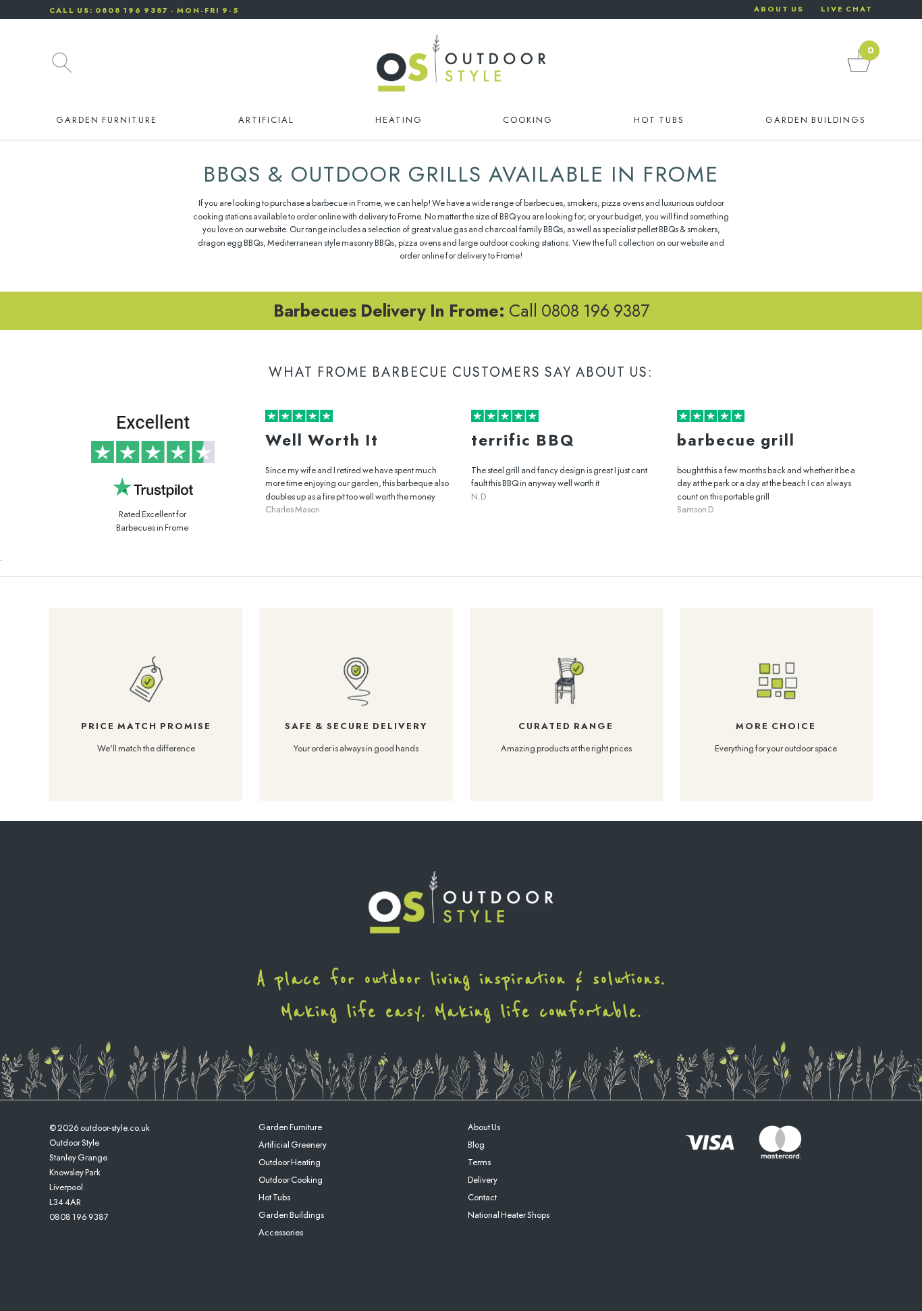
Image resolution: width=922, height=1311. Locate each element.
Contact (482, 1197)
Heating (399, 119)
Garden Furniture (106, 119)
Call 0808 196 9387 (461, 310)
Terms (479, 1162)
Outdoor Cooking (291, 1179)
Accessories (281, 1232)
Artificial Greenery (293, 1144)
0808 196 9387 (79, 1216)
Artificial (266, 119)
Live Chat (847, 8)
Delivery (482, 1179)
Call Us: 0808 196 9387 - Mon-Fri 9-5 (144, 10)
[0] (859, 71)
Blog (476, 1144)
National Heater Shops (508, 1214)
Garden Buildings (815, 119)
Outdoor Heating (290, 1162)
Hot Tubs (659, 119)
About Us (484, 1127)
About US (779, 8)
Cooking (528, 119)
